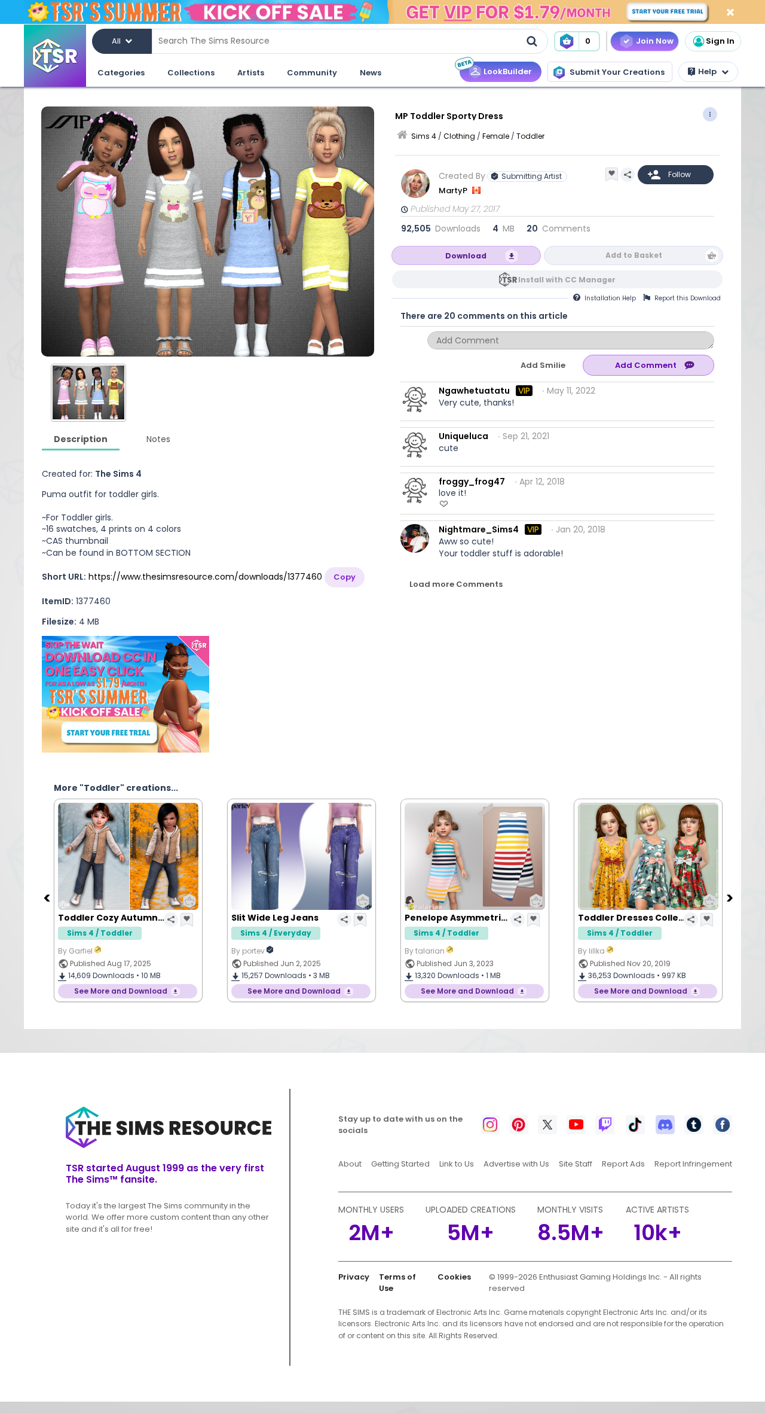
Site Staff (575, 1164)
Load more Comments (456, 584)
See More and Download (120, 991)
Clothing (459, 136)
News (370, 72)
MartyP (454, 190)
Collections (191, 72)
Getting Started (400, 1164)
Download (465, 256)
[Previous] (48, 897)
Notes (158, 439)
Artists (250, 72)
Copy (344, 577)
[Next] (731, 897)
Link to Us (456, 1164)
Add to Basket (633, 255)
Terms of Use (397, 1283)
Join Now (655, 41)
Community (312, 72)
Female (495, 136)
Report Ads (623, 1164)
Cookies (454, 1277)
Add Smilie (543, 365)
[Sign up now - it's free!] (125, 694)
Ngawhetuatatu (474, 391)
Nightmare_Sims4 (479, 529)
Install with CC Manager (567, 280)
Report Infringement (693, 1164)
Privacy (353, 1277)
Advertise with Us (516, 1164)
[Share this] (627, 175)
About (350, 1164)
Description (81, 439)
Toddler (530, 136)
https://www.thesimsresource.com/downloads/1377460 (205, 577)
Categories (121, 72)
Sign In (720, 41)
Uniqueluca (463, 436)
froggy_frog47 (472, 482)
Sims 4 (423, 136)
